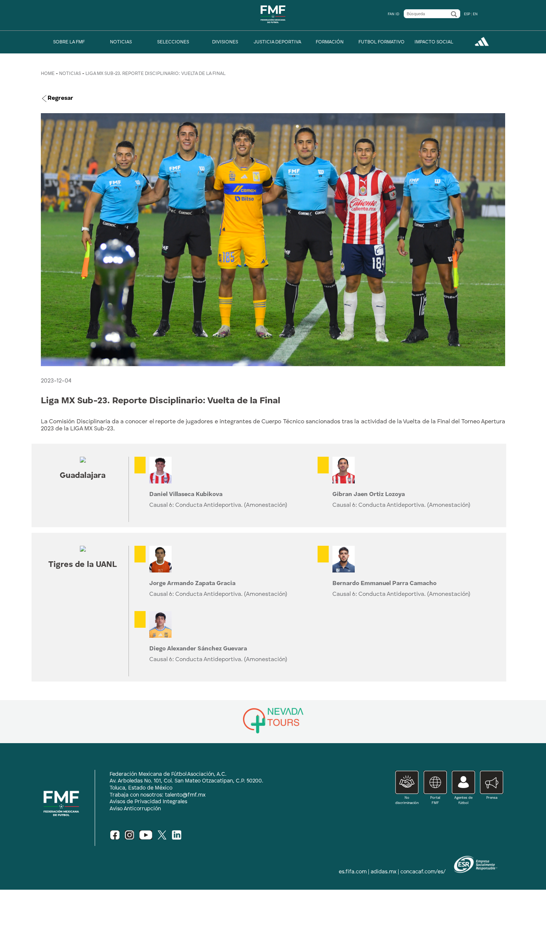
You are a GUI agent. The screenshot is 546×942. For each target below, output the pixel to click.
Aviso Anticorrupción (135, 808)
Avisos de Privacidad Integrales (148, 801)
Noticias (70, 73)
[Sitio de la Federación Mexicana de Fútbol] (273, 26)
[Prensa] (489, 802)
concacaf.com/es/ (423, 871)
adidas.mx (383, 871)
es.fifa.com (353, 871)
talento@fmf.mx (185, 795)
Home (48, 73)
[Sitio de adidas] (482, 45)
